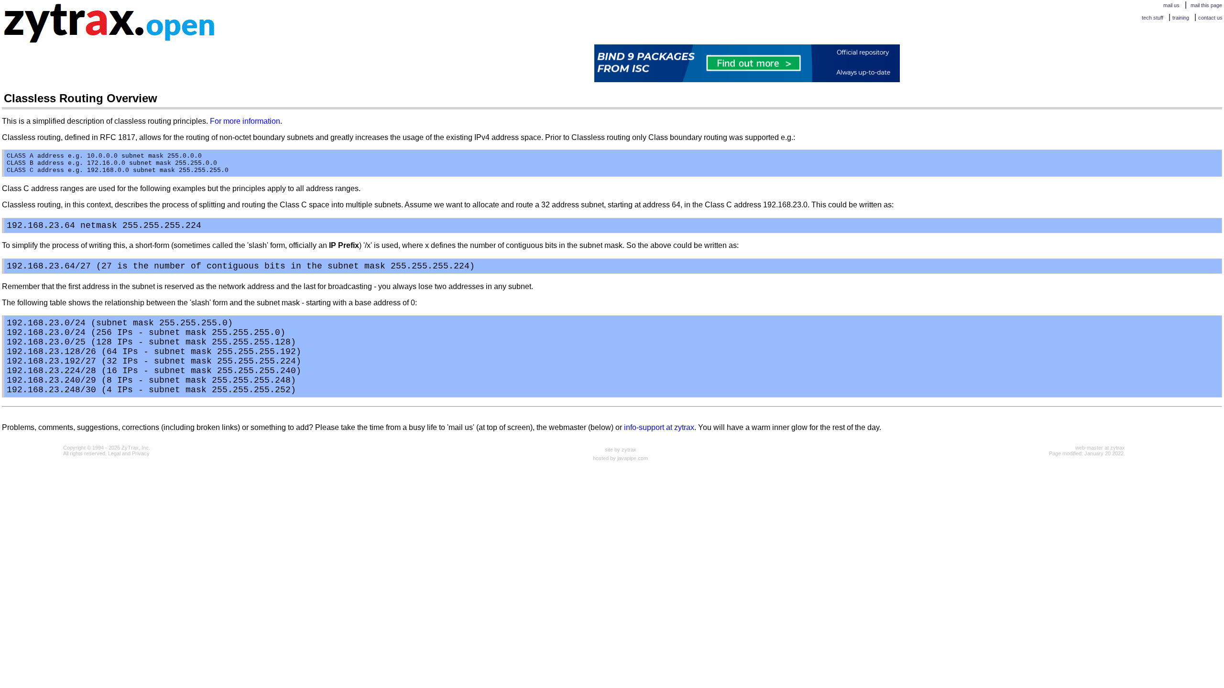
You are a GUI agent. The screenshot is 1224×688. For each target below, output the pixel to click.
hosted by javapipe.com (620, 458)
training (1180, 18)
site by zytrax (620, 449)
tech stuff (1152, 18)
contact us (1210, 18)
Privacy (141, 453)
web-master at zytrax (1100, 448)
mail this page (1206, 5)
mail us (1171, 5)
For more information (245, 121)
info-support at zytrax (659, 427)
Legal (114, 453)
